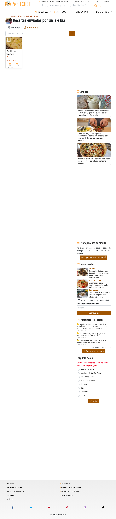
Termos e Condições (70, 491)
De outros (102, 12)
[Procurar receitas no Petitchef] (95, 5)
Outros (83, 395)
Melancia (84, 391)
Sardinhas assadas (88, 377)
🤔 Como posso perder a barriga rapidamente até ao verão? (91, 334)
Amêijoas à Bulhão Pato (91, 373)
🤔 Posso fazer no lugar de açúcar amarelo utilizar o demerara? (91, 341)
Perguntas (81, 12)
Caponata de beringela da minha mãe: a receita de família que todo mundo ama (99, 274)
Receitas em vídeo (14, 487)
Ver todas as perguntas (100, 347)
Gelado (84, 388)
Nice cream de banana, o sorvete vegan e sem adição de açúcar (99, 294)
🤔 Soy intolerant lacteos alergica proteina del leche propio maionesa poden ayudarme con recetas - (92, 326)
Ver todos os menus (89, 300)
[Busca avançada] (100, 6)
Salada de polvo (87, 369)
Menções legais (67, 495)
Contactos (65, 483)
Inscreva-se (94, 313)
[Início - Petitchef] (6, 16)
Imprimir (105, 300)
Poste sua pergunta (95, 351)
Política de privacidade (71, 487)
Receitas (42, 12)
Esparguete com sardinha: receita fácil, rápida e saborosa (98, 285)
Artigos (61, 12)
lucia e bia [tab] (32, 27)
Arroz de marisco (88, 380)
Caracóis (84, 384)
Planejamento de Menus (92, 257)
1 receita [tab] (15, 27)
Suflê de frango (11, 52)
